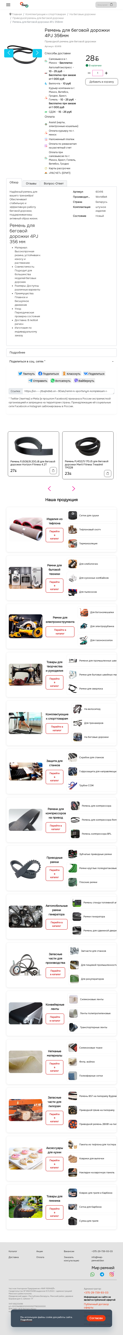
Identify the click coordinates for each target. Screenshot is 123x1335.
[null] (27, 373)
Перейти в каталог (54, 535)
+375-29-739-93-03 (102, 1251)
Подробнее (26, 1319)
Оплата (40, 1257)
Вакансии (69, 1251)
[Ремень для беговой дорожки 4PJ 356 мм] (23, 53)
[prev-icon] (8, 53)
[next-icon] (37, 53)
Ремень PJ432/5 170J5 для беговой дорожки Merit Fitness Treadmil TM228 (86, 464)
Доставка (14, 1257)
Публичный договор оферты (96, 1306)
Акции (39, 1251)
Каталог (13, 1251)
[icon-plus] (106, 73)
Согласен (96, 1318)
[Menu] (8, 5)
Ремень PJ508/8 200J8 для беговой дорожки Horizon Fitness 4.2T (32, 463)
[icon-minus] (89, 73)
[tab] (14, 182)
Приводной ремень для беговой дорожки (70, 41)
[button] (61, 352)
